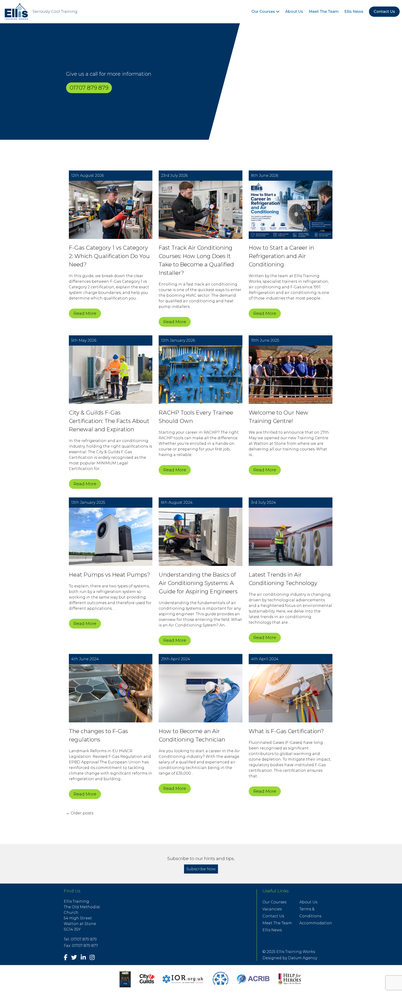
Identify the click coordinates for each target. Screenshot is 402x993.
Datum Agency (302, 958)
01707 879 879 (89, 87)
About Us (294, 11)
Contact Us (384, 11)
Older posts (79, 813)
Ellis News (353, 11)
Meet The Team (324, 11)
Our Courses (263, 11)
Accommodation (315, 923)
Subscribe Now (201, 869)
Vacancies (272, 909)
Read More (85, 313)
